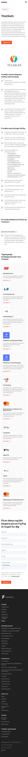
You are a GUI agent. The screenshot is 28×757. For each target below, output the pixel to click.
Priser (3, 621)
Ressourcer (4, 694)
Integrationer (5, 658)
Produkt (3, 604)
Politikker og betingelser (8, 729)
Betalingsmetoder (7, 626)
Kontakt (3, 715)
